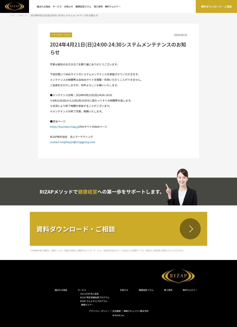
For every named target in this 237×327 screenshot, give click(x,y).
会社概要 (116, 310)
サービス (57, 6)
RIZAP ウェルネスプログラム (93, 301)
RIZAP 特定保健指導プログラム (94, 297)
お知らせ (68, 6)
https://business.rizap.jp (64, 127)
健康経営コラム (83, 6)
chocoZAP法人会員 (89, 293)
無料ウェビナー (113, 6)
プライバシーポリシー (99, 310)
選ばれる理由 (43, 6)
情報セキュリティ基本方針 (135, 310)
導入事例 (98, 6)
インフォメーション (61, 34)
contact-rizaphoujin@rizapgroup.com (72, 142)
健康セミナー (87, 304)
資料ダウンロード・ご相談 (216, 6)
